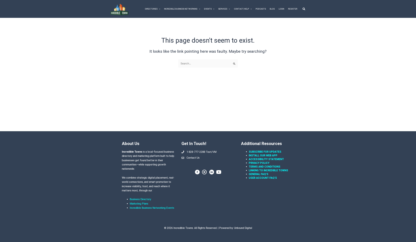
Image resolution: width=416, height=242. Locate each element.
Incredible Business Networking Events (152, 207)
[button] (158, 8)
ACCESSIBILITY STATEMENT (266, 159)
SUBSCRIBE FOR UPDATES (265, 151)
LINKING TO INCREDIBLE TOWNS (268, 170)
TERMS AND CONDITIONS (265, 166)
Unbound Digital (243, 228)
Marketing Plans (139, 203)
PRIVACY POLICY (259, 162)
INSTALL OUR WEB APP (263, 155)
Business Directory (140, 199)
